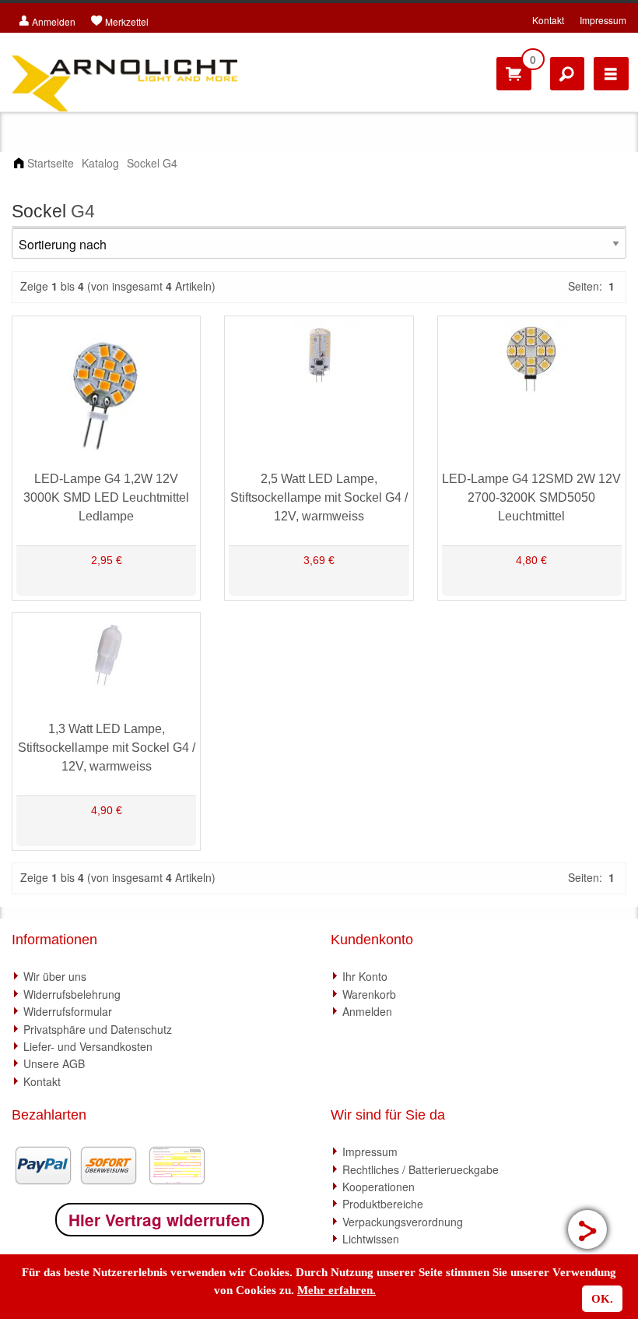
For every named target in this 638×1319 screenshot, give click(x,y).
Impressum (603, 19)
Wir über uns (54, 976)
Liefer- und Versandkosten (87, 1046)
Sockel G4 (152, 163)
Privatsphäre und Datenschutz (97, 1029)
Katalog (100, 163)
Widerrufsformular (67, 1011)
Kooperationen (378, 1186)
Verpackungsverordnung (402, 1221)
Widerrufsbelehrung (72, 994)
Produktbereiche (382, 1203)
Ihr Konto (364, 976)
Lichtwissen (370, 1239)
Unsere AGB (54, 1063)
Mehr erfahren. (336, 1290)
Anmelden (367, 1011)
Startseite (50, 163)
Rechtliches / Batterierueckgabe (420, 1169)
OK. (602, 1299)
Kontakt (548, 19)
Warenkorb (369, 994)
